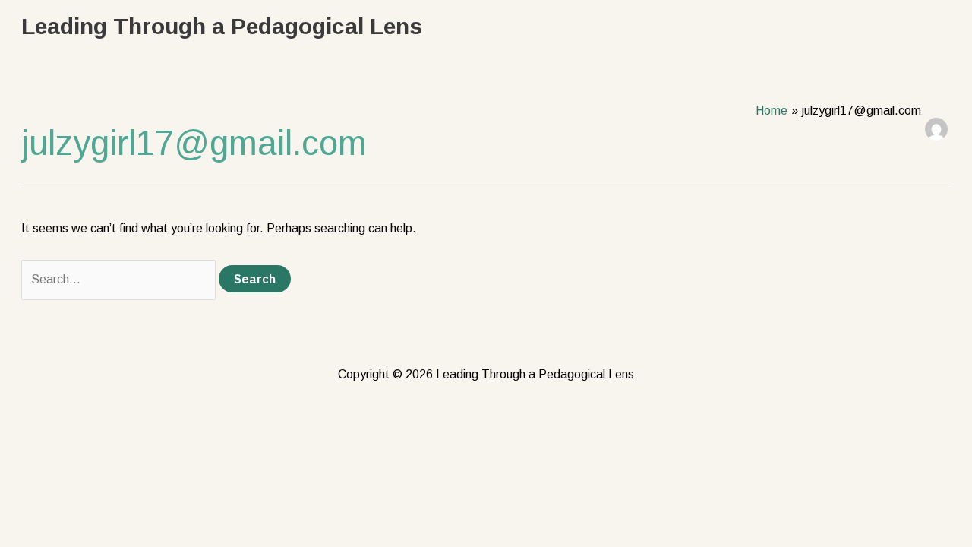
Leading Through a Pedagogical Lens (221, 26)
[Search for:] (120, 279)
